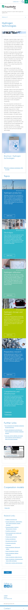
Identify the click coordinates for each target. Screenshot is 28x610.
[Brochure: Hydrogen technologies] (14, 143)
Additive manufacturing (11, 519)
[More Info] (14, 184)
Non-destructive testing (11, 541)
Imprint (5, 597)
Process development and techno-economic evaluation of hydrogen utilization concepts (14, 431)
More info (7, 508)
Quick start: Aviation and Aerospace (14, 563)
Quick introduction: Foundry (12, 551)
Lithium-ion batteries (11, 539)
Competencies (8, 412)
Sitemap (6, 595)
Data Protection (8, 598)
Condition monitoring (11, 531)
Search (22, 1)
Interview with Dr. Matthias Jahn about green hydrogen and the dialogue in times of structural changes (14, 437)
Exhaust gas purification (11, 536)
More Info (9, 215)
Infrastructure (8, 414)
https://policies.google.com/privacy (12, 455)
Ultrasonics (8, 545)
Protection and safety (11, 543)
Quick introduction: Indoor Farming (14, 557)
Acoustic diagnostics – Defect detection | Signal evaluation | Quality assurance (14, 523)
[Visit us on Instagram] (11, 586)
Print (7, 572)
